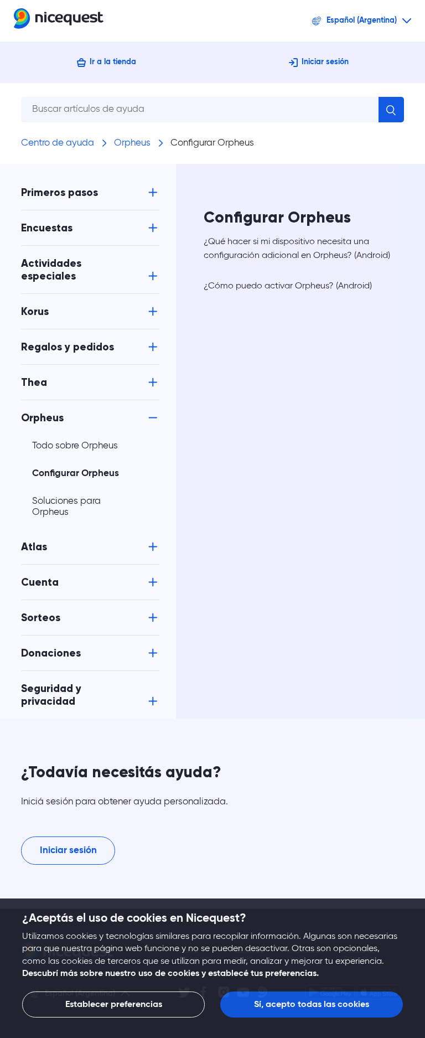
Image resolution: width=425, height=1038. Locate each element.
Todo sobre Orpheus (75, 446)
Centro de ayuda (57, 143)
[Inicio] (58, 20)
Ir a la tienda (113, 62)
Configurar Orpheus (212, 143)
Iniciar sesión (325, 62)
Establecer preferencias (113, 1004)
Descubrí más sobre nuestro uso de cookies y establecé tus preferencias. (170, 973)
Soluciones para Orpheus (66, 507)
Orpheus (132, 143)
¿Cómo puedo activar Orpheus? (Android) (288, 286)
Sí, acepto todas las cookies (311, 1004)
